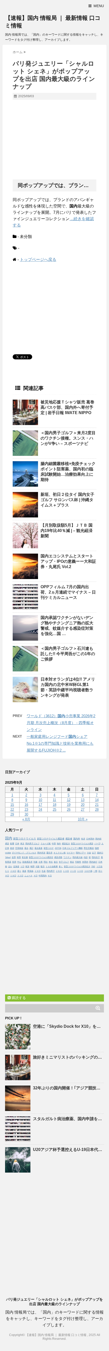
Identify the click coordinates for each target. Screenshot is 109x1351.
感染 (7, 843)
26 (68, 809)
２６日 (59, 871)
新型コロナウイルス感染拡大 (77, 866)
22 (12, 809)
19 (68, 805)
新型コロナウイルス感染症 (41, 857)
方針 (93, 866)
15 (12, 805)
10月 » (82, 819)
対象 (35, 862)
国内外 (76, 838)
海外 (59, 843)
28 (97, 809)
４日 (35, 876)
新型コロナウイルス (24, 838)
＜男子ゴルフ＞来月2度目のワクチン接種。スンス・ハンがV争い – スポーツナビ (68, 438)
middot (8, 853)
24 (40, 809)
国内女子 (96, 857)
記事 (7, 848)
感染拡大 (66, 843)
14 (97, 800)
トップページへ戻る (38, 259)
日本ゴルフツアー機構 (72, 848)
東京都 (25, 857)
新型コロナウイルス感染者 (50, 838)
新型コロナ (49, 848)
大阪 (37, 866)
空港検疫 (19, 848)
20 (82, 805)
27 (82, 809)
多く (61, 866)
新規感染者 (27, 862)
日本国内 (90, 839)
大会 (89, 853)
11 (54, 800)
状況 (27, 866)
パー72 (97, 843)
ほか (10, 866)
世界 (14, 862)
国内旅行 (93, 862)
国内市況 (41, 853)
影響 (12, 843)
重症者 (49, 853)
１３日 (66, 871)
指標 (97, 848)
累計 (31, 848)
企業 (41, 862)
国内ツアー (81, 853)
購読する (18, 998)
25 (54, 809)
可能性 (78, 862)
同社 (46, 862)
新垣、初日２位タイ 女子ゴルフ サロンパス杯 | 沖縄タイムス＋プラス (67, 499)
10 (40, 800)
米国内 (85, 862)
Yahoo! (8, 857)
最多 (24, 871)
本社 (51, 862)
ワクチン (67, 857)
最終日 (100, 853)
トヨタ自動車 (52, 866)
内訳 (86, 857)
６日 (50, 876)
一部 (95, 871)
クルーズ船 (46, 843)
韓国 (32, 866)
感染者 (68, 838)
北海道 (16, 866)
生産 (44, 871)
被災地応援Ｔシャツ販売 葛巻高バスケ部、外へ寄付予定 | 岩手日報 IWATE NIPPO (67, 407)
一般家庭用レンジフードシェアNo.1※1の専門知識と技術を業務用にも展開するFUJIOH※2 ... (60, 743)
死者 (83, 839)
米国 (19, 857)
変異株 (30, 871)
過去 (26, 848)
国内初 (98, 839)
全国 (14, 857)
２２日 (20, 876)
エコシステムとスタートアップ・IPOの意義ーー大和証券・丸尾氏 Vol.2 (68, 561)
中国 (54, 843)
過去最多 (38, 848)
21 (97, 805)
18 (54, 805)
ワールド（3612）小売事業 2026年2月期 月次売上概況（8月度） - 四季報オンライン (61, 723)
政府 (12, 848)
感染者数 (58, 857)
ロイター (71, 853)
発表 (72, 862)
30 (26, 814)
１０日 (80, 871)
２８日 (13, 871)
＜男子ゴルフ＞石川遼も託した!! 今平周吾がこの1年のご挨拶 (68, 653)
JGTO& (58, 848)
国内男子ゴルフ (32, 843)
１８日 (13, 876)
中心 (19, 862)
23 (26, 809)
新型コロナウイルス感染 (82, 843)
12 (68, 800)
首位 (56, 862)
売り (100, 871)
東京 (22, 843)
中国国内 (43, 876)
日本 (17, 843)
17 (40, 805)
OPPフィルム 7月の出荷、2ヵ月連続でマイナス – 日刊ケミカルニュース (68, 592)
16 (26, 805)
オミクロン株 (59, 853)
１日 (22, 866)
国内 (8, 838)
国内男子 (51, 871)
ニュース (28, 876)
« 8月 (26, 819)
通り (19, 871)
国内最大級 (77, 857)
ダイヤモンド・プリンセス (24, 853)
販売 (43, 866)
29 (12, 814)
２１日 (73, 871)
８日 (7, 876)
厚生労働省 (89, 848)
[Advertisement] (54, 140)
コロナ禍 (88, 871)
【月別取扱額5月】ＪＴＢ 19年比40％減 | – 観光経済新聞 (67, 530)
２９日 (37, 871)
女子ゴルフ (64, 862)
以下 (94, 853)
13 (82, 800)
